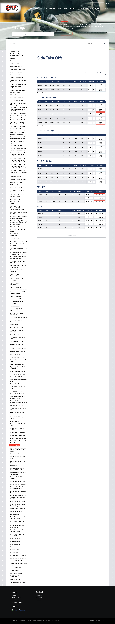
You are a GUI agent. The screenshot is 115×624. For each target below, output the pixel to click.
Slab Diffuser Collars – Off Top (17, 462)
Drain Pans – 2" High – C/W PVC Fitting (18, 104)
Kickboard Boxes (15, 306)
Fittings (42, 34)
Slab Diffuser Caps (15, 454)
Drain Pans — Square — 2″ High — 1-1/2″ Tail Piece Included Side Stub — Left (17, 160)
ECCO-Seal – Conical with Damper (17, 191)
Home (30, 8)
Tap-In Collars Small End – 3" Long (18, 522)
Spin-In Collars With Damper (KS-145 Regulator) (18, 487)
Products (37, 8)
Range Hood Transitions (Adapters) (17, 345)
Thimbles (12, 547)
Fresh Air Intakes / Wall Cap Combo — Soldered (18, 292)
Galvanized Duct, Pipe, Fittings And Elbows (28, 34)
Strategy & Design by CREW (96, 620)
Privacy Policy (55, 620)
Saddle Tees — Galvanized (17, 435)
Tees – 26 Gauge (15, 541)
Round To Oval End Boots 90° (17, 413)
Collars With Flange (16, 72)
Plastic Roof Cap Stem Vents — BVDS (18, 338)
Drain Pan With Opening (17, 100)
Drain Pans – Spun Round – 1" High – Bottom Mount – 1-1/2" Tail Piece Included (18, 109)
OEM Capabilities (50, 8)
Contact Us (98, 8)
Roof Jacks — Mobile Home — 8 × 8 (18, 380)
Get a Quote (39, 600)
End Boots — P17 (15, 238)
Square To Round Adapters (18, 501)
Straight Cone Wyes (16, 511)
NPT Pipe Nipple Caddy (16, 327)
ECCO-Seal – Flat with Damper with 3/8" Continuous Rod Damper (17, 208)
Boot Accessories (15, 61)
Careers (107, 8)
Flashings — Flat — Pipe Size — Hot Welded (18, 266)
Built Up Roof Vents (16, 66)
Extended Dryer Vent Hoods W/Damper (18, 244)
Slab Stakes (13, 465)
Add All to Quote (87, 73)
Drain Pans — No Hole (16, 146)
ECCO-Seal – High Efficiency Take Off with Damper (18, 217)
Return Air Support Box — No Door (18, 360)
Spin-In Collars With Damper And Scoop (18, 492)
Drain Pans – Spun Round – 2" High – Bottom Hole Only (18, 114)
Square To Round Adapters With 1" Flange (18, 505)
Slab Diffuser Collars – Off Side (17, 457)
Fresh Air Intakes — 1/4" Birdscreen (17, 284)
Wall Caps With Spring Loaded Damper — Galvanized (16, 575)
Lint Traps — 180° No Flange (18, 317)
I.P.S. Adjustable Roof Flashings (16, 302)
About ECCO (74, 8)
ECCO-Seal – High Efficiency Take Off (18, 213)
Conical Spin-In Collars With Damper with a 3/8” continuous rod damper (18, 86)
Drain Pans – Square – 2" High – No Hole (17, 142)
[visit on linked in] (14, 610)
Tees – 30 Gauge (15, 544)
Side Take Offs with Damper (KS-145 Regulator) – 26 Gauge (18, 449)
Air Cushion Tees (15, 51)
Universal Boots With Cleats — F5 (18, 564)
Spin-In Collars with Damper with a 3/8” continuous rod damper (18, 497)
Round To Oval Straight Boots (17, 417)
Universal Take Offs (16, 568)
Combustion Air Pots (16, 75)
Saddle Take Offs (15, 421)
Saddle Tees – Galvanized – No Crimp (18, 429)
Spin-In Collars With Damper (18, 484)
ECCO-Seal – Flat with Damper (16, 202)
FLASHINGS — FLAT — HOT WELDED (17, 262)
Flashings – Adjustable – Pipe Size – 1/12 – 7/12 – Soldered (18, 249)
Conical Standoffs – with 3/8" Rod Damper (17, 91)
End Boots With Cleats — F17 (18, 241)
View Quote (100, 73)
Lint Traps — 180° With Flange (16, 321)
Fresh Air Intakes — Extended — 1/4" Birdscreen (18, 288)
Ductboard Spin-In (15, 177)
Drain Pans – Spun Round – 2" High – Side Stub (18, 127)
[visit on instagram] (22, 610)
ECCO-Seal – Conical (16, 188)
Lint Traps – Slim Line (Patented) (16, 314)
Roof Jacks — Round (16, 384)
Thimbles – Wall (14, 550)
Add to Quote (100, 85)
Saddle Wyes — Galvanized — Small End (18, 441)
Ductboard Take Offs (16, 182)
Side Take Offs (14, 445)
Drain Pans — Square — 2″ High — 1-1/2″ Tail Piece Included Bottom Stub (17, 154)
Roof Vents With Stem (16, 405)
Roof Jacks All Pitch (16, 391)
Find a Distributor (62, 8)
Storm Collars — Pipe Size (17, 509)
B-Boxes (12, 58)
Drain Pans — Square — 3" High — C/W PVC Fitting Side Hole (18, 172)
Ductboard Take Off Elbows (18, 179)
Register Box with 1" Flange (18, 349)
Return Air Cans (15, 354)
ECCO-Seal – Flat (15, 199)
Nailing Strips (14, 325)
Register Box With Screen (17, 351)
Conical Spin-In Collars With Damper (18, 81)
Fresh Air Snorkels (15, 296)
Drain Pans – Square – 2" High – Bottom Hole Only (17, 137)
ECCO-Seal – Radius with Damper (17, 230)
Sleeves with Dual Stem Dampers (17, 477)
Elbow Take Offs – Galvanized (15, 235)
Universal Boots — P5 (16, 561)
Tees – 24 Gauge (15, 539)
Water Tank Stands (15, 579)
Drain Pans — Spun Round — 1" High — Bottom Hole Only (18, 149)
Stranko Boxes (14, 514)
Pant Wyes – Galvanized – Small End (17, 331)
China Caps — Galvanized (17, 69)
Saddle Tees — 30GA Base (17, 433)
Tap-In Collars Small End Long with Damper (17, 535)
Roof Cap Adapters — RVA (17, 374)
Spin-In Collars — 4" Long (17, 481)
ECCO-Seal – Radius (16, 227)
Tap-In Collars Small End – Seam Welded (17, 526)
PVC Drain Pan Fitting (16, 342)
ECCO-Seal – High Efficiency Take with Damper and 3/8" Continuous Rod (18, 222)
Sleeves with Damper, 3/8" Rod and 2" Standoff (18, 469)
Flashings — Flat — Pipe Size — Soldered (18, 271)
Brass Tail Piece (14, 64)
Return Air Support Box (17, 357)
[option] (71, 151)
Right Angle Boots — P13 (17, 364)
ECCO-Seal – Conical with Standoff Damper (17, 195)
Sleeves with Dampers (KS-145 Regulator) (18, 473)
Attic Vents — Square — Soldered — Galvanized (17, 54)
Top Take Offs (14, 552)
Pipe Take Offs (14, 334)
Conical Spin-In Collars (16, 78)
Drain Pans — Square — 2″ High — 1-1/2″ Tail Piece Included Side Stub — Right (18, 166)
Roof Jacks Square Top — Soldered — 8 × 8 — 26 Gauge (18, 401)
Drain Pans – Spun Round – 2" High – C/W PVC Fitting (18, 118)
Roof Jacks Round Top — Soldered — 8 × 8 (17, 397)
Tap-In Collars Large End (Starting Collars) (17, 517)
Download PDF (67, 34)
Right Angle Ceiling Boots (17, 371)
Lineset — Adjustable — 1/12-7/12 (18, 309)
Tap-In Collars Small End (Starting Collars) (17, 531)
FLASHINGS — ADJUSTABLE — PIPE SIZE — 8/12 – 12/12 (18, 257)
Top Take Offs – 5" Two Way (18, 555)
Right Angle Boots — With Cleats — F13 (17, 367)
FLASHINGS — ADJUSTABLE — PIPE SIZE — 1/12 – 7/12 (18, 253)
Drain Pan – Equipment (16, 98)
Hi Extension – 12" (15, 299)
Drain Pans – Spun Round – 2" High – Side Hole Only (18, 123)
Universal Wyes (14, 571)
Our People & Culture (86, 8)
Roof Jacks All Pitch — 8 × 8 (18, 394)
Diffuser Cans (14, 95)
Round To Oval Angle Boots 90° (18, 409)
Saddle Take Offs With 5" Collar (17, 424)
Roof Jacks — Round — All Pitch (17, 387)
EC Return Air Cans (15, 185)
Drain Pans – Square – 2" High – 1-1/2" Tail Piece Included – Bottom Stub (17, 132)
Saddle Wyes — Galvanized (18, 438)
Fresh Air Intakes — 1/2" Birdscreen (17, 279)
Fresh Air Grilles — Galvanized (15, 275)
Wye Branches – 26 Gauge (18, 582)
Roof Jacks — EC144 (16, 377)
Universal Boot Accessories (18, 558)
